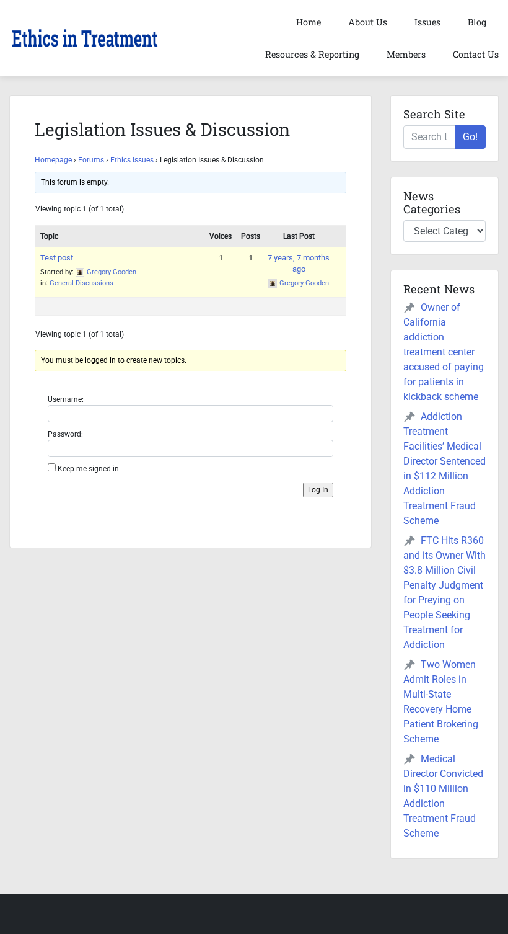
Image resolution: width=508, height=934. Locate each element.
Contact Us (476, 54)
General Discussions (81, 283)
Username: (66, 399)
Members (406, 54)
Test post (56, 257)
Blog (477, 22)
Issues (427, 22)
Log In (318, 490)
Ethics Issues (132, 160)
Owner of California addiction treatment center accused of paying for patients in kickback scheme (443, 352)
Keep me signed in (88, 469)
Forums (91, 160)
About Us (367, 22)
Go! (470, 137)
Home (308, 22)
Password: (65, 434)
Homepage (53, 160)
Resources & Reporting (312, 54)
